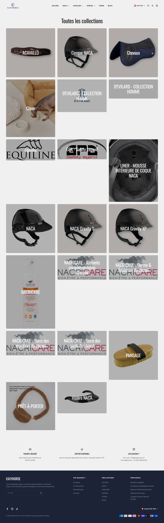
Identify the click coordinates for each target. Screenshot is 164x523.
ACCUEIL (55, 6)
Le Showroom (78, 486)
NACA (65, 6)
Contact (76, 493)
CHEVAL (90, 6)
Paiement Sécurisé (137, 493)
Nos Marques (78, 489)
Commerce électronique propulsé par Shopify (34, 516)
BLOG (110, 6)
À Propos (76, 482)
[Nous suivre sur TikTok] (17, 509)
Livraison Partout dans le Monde (139, 498)
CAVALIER (77, 6)
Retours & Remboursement (141, 489)
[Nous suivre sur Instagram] (12, 509)
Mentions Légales (137, 482)
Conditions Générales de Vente (142, 486)
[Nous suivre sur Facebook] (7, 509)
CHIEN (101, 6)
